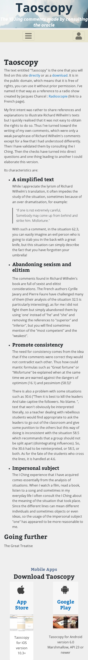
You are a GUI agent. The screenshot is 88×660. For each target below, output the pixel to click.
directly (34, 75)
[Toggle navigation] (28, 36)
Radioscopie (58, 96)
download (60, 75)
